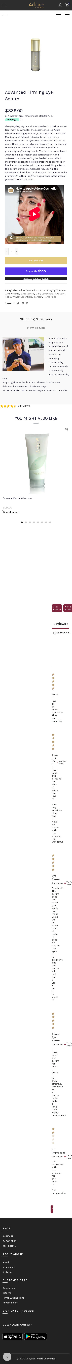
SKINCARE (8, 1236)
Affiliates (7, 1272)
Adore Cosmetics (28, 290)
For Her (38, 296)
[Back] (5, 14)
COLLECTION (9, 1246)
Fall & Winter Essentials (18, 296)
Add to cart (36, 260)
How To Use (36, 328)
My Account (9, 1267)
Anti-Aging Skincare (54, 290)
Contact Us (9, 1288)
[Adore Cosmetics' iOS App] (13, 1336)
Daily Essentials (44, 293)
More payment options (36, 278)
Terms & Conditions (13, 1297)
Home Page (50, 296)
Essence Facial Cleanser (17, 498)
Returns (7, 1292)
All (41, 290)
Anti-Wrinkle (12, 293)
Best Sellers (27, 293)
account (60, 5)
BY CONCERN (10, 1241)
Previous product (58, 14)
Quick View (66, 429)
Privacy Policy (10, 1302)
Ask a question (57, 608)
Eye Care (59, 293)
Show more (52, 1209)
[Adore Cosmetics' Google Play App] (36, 1336)
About (6, 1262)
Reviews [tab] (60, 624)
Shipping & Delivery (36, 319)
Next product (67, 14)
